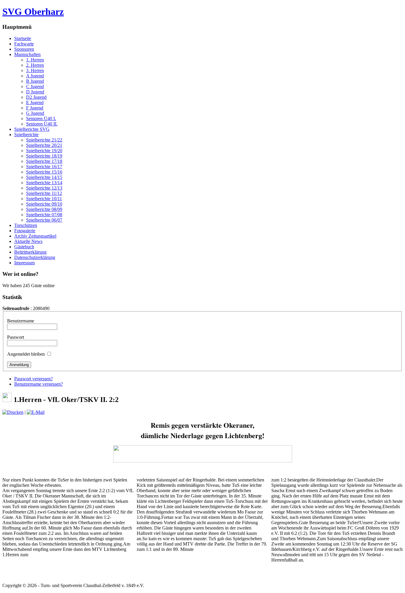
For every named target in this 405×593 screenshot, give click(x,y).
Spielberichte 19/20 (44, 150)
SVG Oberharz (33, 11)
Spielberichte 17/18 (44, 161)
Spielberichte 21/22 (44, 139)
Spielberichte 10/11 (44, 198)
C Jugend (35, 86)
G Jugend (35, 113)
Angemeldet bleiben (26, 354)
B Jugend (35, 81)
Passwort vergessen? (33, 378)
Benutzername (20, 320)
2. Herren (35, 65)
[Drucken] (12, 412)
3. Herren (35, 70)
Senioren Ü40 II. (42, 123)
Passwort (15, 337)
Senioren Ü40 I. (41, 118)
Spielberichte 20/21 (44, 145)
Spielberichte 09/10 (44, 203)
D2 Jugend (36, 97)
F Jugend (34, 107)
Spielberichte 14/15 (44, 177)
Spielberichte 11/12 (44, 193)
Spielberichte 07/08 (44, 214)
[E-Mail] (35, 412)
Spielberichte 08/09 (44, 209)
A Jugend (35, 75)
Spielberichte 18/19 (44, 155)
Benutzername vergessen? (38, 384)
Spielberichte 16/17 (44, 166)
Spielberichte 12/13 (44, 187)
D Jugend (35, 91)
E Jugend (35, 102)
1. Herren (35, 59)
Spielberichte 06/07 (44, 219)
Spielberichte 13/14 (44, 182)
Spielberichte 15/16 (44, 171)
